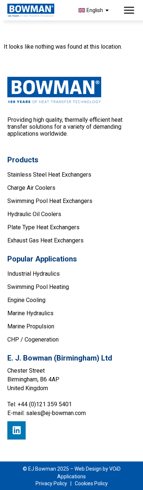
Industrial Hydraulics (33, 273)
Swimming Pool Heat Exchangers (49, 200)
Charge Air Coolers (31, 187)
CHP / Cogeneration (33, 339)
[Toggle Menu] (130, 10)
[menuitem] (94, 10)
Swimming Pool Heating (38, 286)
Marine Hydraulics (30, 313)
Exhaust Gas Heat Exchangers (45, 240)
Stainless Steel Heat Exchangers (49, 174)
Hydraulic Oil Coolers (34, 214)
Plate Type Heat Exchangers (43, 227)
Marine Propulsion (30, 326)
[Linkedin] (16, 430)
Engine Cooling (26, 300)
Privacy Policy (51, 483)
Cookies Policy (91, 483)
